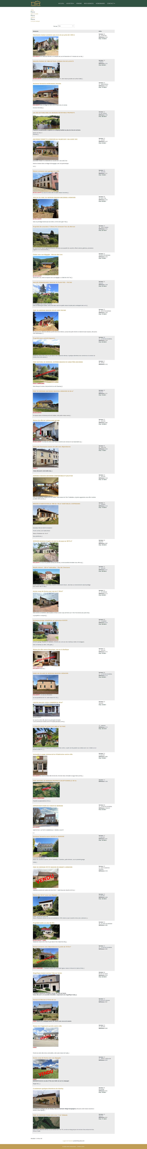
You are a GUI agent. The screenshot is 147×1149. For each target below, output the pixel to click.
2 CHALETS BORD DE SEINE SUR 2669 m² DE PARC (49, 726)
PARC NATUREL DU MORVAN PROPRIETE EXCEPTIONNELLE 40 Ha (54, 781)
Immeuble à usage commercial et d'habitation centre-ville (53, 754)
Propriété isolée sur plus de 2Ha (43, 923)
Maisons (33, 17)
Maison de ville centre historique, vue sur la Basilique (51, 649)
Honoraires (100, 3)
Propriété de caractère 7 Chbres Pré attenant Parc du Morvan (54, 227)
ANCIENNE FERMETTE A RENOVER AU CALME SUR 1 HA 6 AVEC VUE (55, 139)
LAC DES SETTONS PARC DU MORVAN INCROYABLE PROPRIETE (54, 113)
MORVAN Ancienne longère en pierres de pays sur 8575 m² (52, 541)
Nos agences (89, 3)
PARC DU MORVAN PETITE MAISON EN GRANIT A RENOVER (52, 867)
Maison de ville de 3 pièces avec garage (46, 420)
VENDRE (79, 3)
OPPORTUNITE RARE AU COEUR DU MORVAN (48, 806)
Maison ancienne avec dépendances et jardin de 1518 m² (52, 947)
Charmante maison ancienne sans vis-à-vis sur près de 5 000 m (54, 35)
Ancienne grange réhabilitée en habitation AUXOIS (50, 620)
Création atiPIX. (81, 1146)
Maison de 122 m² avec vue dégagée (45, 895)
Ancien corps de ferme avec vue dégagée (47, 1058)
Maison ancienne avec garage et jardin (46, 171)
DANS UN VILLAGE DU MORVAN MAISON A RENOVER (50, 673)
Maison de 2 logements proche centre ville (47, 1026)
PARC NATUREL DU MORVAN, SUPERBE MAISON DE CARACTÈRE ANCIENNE (58, 362)
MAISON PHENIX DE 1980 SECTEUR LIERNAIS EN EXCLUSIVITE (53, 61)
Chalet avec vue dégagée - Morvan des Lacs (47, 254)
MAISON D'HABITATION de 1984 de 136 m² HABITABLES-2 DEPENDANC (56, 504)
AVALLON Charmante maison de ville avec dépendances (52, 447)
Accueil (61, 3)
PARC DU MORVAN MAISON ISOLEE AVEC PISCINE (49, 310)
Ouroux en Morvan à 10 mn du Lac (44, 1000)
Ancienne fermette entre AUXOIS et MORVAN (48, 836)
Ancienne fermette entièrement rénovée (47, 83)
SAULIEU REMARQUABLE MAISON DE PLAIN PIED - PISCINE (52, 282)
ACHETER (69, 3)
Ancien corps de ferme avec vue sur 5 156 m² (48, 591)
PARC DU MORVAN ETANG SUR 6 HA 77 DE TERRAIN (50, 1115)
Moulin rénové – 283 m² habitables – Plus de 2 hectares (51, 567)
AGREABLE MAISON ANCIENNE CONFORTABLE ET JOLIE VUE (53, 476)
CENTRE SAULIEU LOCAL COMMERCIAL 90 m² (48, 702)
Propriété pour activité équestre (44, 338)
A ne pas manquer (35, 21)
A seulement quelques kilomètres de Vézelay (48, 1088)
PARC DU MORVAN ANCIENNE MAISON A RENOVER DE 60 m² (53, 391)
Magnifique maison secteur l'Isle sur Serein (47, 973)
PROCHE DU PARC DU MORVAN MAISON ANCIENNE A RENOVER (54, 197)
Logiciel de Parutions (68, 1141)
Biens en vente (34, 14)
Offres (32, 10)
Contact (110, 3)
